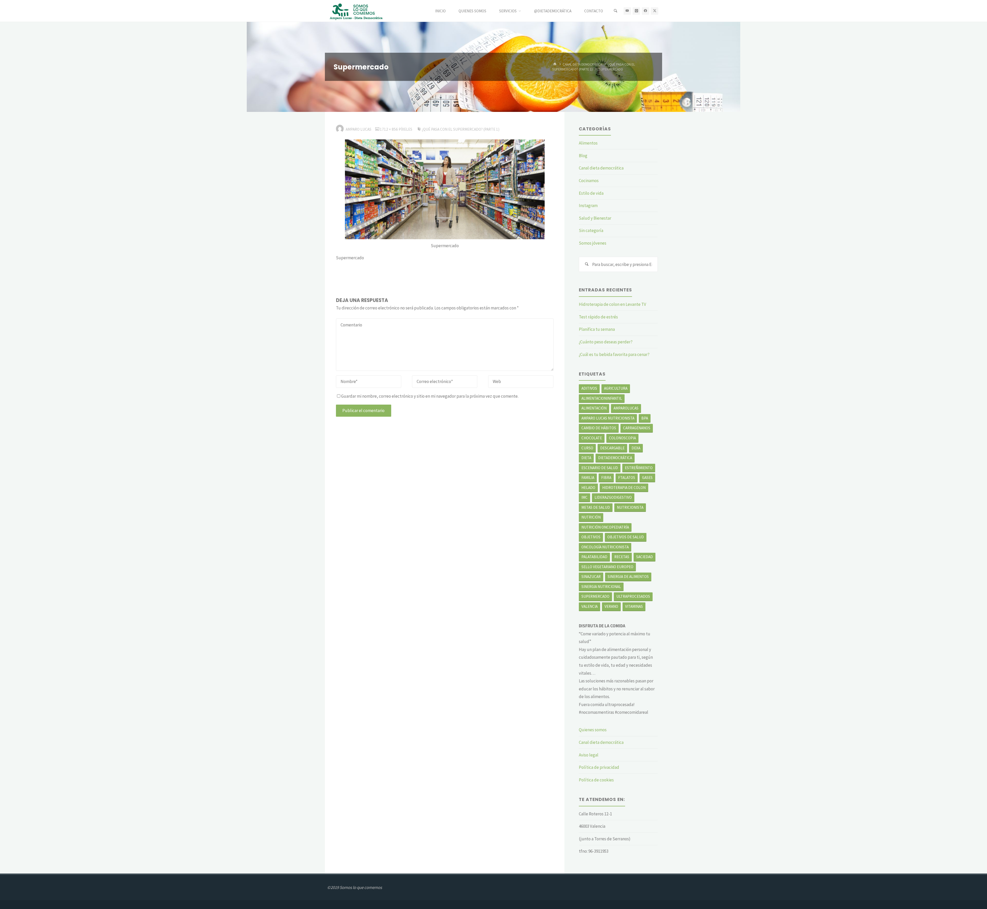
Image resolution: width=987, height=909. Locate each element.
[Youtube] (627, 11)
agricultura (615, 388)
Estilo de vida (591, 193)
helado (588, 487)
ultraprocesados (633, 596)
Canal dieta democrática (582, 64)
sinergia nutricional (601, 586)
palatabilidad (594, 556)
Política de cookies (596, 780)
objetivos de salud (625, 536)
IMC (584, 497)
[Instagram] (636, 11)
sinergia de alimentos (628, 576)
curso (587, 447)
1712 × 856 (389, 129)
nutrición (591, 517)
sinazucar (591, 576)
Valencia (589, 606)
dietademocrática (615, 457)
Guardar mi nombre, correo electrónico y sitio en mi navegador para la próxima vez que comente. (429, 396)
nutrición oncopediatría (605, 527)
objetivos (590, 536)
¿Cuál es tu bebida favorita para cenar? (614, 354)
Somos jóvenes (592, 243)
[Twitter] (654, 11)
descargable (612, 447)
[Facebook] (645, 11)
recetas (621, 556)
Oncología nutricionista (605, 547)
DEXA (636, 447)
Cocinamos (589, 180)
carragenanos (636, 427)
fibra (606, 477)
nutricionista (630, 507)
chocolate (591, 437)
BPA (644, 418)
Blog (583, 155)
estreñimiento (639, 467)
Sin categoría (591, 230)
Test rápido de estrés (598, 317)
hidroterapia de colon (624, 487)
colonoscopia (622, 437)
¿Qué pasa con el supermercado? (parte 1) (460, 129)
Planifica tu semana (597, 329)
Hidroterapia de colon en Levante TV (612, 304)
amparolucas (626, 408)
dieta (586, 457)
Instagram (588, 205)
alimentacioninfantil (601, 398)
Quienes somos (593, 730)
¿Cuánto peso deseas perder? (606, 342)
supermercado (595, 596)
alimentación (594, 408)
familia (587, 477)
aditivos (589, 388)
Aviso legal (588, 755)
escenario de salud (599, 467)
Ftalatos (626, 477)
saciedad (644, 556)
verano (611, 606)
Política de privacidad (599, 767)
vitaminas (634, 606)
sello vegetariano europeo (607, 566)
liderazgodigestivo (613, 497)
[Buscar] (615, 11)
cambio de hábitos (598, 427)
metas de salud (595, 507)
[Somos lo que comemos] (357, 11)
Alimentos (588, 143)
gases (647, 477)
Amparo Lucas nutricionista (607, 418)
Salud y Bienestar (595, 218)
